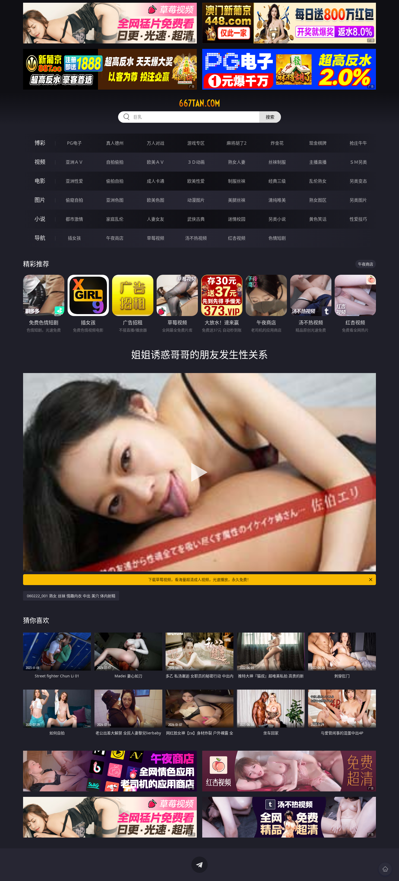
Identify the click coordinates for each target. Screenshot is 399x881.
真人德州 (114, 143)
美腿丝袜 (236, 200)
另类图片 (358, 200)
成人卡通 (155, 181)
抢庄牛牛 (358, 143)
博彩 (39, 143)
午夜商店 (114, 238)
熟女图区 (318, 200)
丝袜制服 (277, 162)
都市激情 (74, 219)
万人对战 (155, 143)
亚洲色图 (114, 200)
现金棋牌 (318, 143)
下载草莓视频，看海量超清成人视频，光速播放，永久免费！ (199, 579)
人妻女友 (155, 219)
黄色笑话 (318, 219)
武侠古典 (196, 219)
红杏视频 (236, 238)
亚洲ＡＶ (74, 162)
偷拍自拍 (114, 181)
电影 (39, 181)
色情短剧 (277, 238)
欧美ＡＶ (155, 162)
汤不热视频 (196, 238)
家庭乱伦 (114, 219)
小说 (39, 219)
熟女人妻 (236, 162)
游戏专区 (196, 143)
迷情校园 (236, 219)
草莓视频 (155, 238)
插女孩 (74, 238)
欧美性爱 (196, 181)
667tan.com (199, 103)
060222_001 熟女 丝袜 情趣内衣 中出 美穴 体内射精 (71, 595)
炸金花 (277, 143)
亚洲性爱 (74, 181)
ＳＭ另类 (358, 162)
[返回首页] (385, 869)
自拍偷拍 (114, 162)
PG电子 (74, 143)
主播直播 (318, 162)
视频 (39, 162)
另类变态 (358, 181)
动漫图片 (196, 200)
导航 (39, 238)
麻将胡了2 (236, 143)
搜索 (270, 117)
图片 (39, 200)
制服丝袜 (236, 181)
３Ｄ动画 (196, 162)
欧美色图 (155, 200)
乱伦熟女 (318, 181)
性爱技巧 (358, 219)
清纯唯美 (277, 200)
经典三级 (277, 181)
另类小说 (277, 219)
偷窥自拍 (74, 200)
